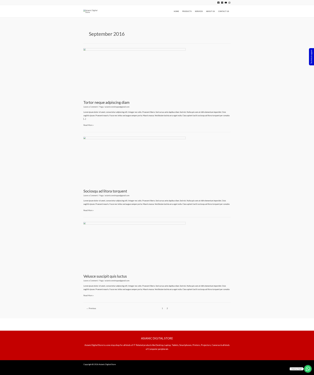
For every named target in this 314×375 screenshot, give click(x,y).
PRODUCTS (187, 11)
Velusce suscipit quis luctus (105, 276)
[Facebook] (218, 2)
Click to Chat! (296, 369)
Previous (91, 308)
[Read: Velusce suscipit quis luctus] (134, 246)
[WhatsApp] (229, 2)
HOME (176, 11)
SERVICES (199, 11)
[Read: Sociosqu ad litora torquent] (134, 161)
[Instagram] (222, 2)
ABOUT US (210, 11)
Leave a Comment (90, 107)
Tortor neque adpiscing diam (106, 102)
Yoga (101, 107)
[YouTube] (226, 2)
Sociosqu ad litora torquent (105, 191)
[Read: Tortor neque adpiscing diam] (134, 72)
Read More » (88, 124)
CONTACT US (223, 11)
